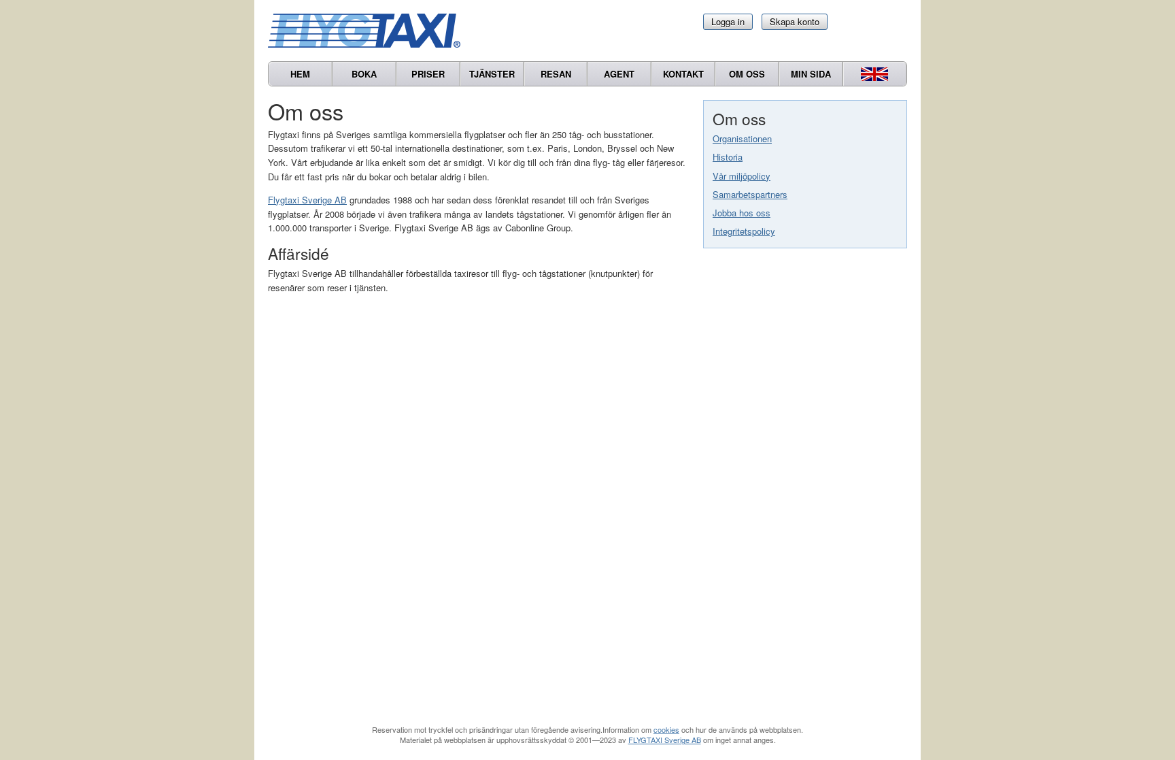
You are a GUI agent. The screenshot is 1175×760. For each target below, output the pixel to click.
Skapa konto (794, 21)
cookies (666, 729)
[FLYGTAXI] (370, 31)
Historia (728, 156)
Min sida (811, 73)
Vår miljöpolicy (741, 175)
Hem (300, 73)
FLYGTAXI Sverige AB (664, 739)
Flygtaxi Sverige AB (307, 199)
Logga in (728, 21)
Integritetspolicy (744, 231)
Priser (428, 73)
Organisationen (742, 138)
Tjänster (492, 73)
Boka (364, 73)
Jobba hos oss (741, 212)
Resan (556, 73)
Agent (619, 73)
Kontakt (683, 73)
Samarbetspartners (750, 194)
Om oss (747, 73)
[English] (874, 74)
